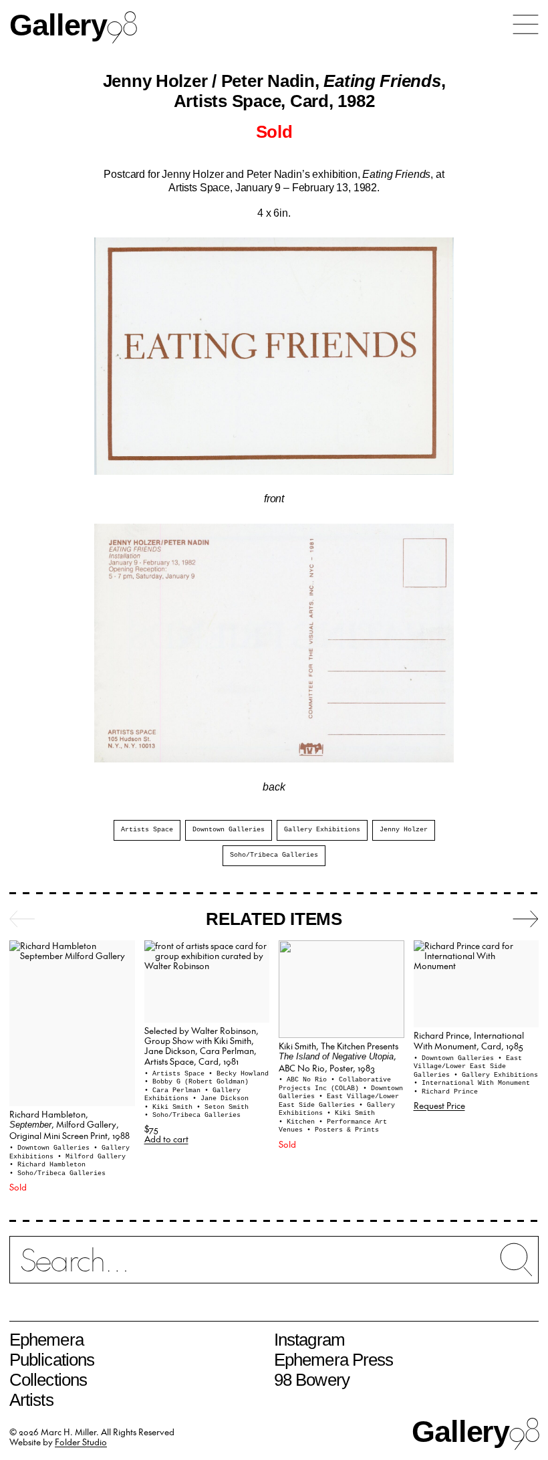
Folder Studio (81, 1441)
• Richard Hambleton (47, 1164)
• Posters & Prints (343, 1130)
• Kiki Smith (170, 1107)
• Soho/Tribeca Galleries (57, 1173)
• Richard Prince (446, 1092)
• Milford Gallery (91, 1156)
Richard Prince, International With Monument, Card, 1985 (469, 1040)
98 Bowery (312, 1379)
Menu (526, 24)
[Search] (274, 1267)
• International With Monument (472, 1083)
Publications (51, 1359)
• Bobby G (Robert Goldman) (196, 1081)
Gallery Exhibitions (322, 829)
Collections (48, 1379)
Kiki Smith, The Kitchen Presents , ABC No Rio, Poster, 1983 (338, 1056)
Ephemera (46, 1339)
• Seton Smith (222, 1107)
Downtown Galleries (228, 829)
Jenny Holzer (404, 829)
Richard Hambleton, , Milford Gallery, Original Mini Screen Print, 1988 (69, 1125)
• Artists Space (176, 1073)
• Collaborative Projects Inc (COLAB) (335, 1084)
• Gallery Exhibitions (496, 1075)
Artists (31, 1399)
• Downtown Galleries (51, 1148)
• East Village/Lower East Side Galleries (339, 1101)
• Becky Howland (239, 1073)
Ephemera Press (333, 1359)
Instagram (309, 1339)
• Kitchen (299, 1122)
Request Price (439, 1105)
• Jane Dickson (220, 1098)
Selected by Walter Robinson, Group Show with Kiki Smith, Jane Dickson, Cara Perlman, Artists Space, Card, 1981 (201, 1046)
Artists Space (147, 829)
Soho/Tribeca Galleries (274, 855)
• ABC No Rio (305, 1079)
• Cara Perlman (174, 1090)
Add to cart (166, 1139)
